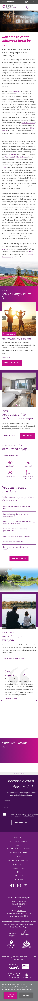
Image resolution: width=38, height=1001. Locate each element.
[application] (19, 991)
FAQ (19, 872)
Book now (29, 436)
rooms (4, 167)
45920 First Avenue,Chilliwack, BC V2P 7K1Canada (19, 904)
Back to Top (18, 773)
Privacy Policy (19, 868)
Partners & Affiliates (19, 853)
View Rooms (9, 436)
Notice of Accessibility (19, 860)
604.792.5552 (21, 911)
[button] (4, 318)
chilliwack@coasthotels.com (21, 913)
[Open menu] (35, 7)
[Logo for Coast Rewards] (8, 2)
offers (31, 251)
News (19, 856)
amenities (5, 249)
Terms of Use (19, 864)
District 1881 (17, 91)
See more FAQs (19, 558)
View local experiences (15, 658)
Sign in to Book (11, 363)
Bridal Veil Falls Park (28, 123)
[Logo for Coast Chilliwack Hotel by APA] (9, 7)
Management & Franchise (19, 849)
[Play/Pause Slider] (21, 405)
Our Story (19, 837)
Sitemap (19, 876)
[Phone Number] (28, 7)
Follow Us (5, 747)
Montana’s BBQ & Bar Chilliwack (15, 157)
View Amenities (11, 455)
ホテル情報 (19, 880)
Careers (19, 845)
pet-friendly (12, 154)
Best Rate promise (18, 841)
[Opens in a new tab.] (26, 944)
